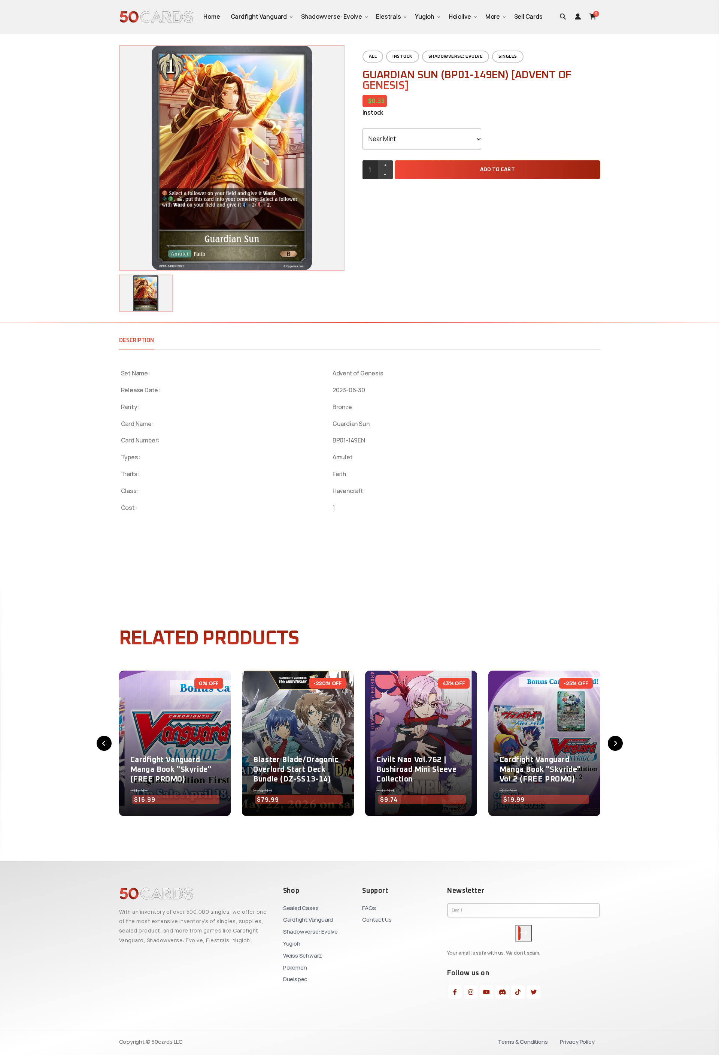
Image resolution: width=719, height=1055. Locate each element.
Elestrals (388, 16)
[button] (104, 743)
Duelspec (295, 979)
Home (211, 16)
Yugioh (424, 16)
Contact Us (376, 919)
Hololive (460, 16)
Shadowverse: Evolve (331, 16)
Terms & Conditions (522, 1042)
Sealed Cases (301, 908)
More (492, 16)
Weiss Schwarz (302, 955)
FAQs (369, 908)
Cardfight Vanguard (259, 16)
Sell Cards (528, 16)
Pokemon (295, 967)
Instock (402, 56)
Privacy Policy (577, 1042)
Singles (507, 56)
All (373, 56)
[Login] (577, 16)
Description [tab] (136, 340)
